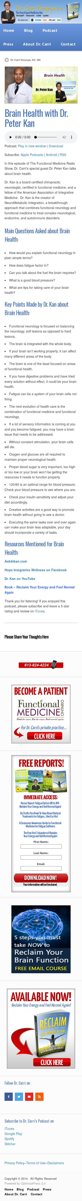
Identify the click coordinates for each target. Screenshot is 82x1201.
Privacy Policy (14, 1163)
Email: (41, 864)
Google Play (13, 1133)
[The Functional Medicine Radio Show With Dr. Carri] (41, 22)
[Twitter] (19, 1097)
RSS (63, 154)
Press (47, 1189)
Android (51, 154)
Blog (28, 30)
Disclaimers (55, 1163)
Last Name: (41, 853)
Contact (68, 44)
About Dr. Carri (37, 44)
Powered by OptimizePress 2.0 (25, 1183)
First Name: (41, 842)
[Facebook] (9, 1097)
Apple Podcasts (32, 154)
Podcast (50, 30)
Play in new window (32, 146)
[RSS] (39, 1097)
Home (9, 1189)
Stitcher (10, 1144)
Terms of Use (36, 1163)
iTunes (40, 611)
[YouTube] (29, 1097)
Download (56, 146)
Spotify (9, 1138)
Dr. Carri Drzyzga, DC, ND (25, 60)
